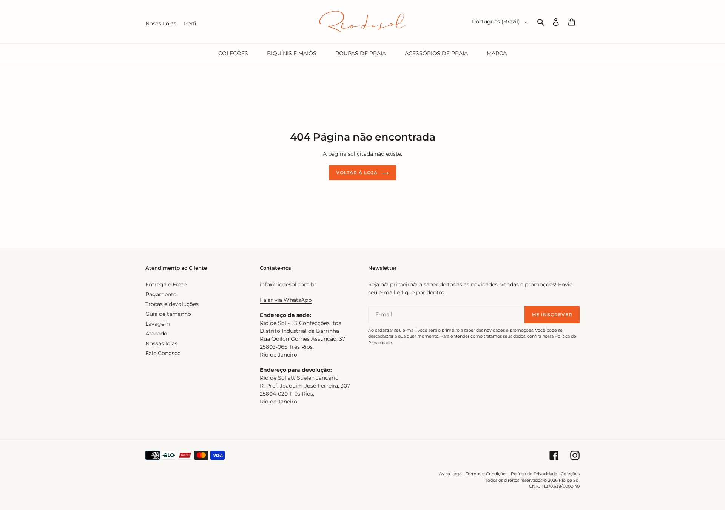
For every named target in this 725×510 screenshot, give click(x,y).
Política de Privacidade (534, 473)
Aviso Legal (451, 473)
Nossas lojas (161, 343)
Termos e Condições (487, 473)
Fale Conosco (163, 353)
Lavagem (157, 323)
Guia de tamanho (168, 314)
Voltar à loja (356, 172)
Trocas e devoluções (172, 304)
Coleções (570, 473)
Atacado (156, 333)
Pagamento (161, 294)
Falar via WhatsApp (286, 300)
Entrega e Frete (166, 284)
